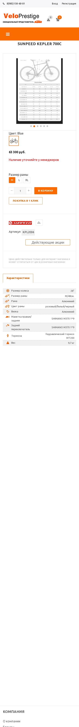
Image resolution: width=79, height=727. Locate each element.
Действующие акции (47, 242)
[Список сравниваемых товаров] (49, 21)
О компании (11, 721)
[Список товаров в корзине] (59, 21)
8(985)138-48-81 (16, 3)
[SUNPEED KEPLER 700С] (39, 123)
